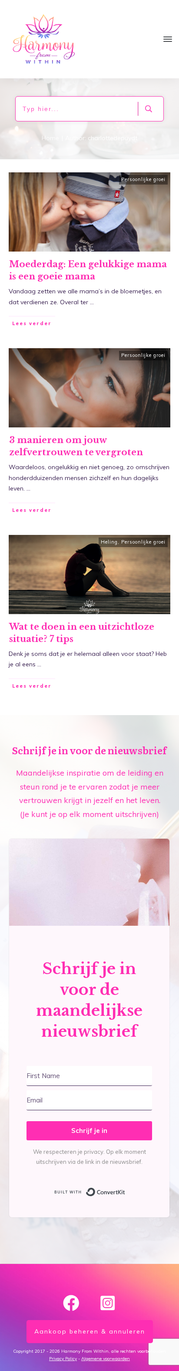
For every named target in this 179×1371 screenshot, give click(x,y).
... (92, 302)
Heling (109, 542)
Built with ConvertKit (125, 1191)
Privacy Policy (63, 1358)
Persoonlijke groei (143, 179)
